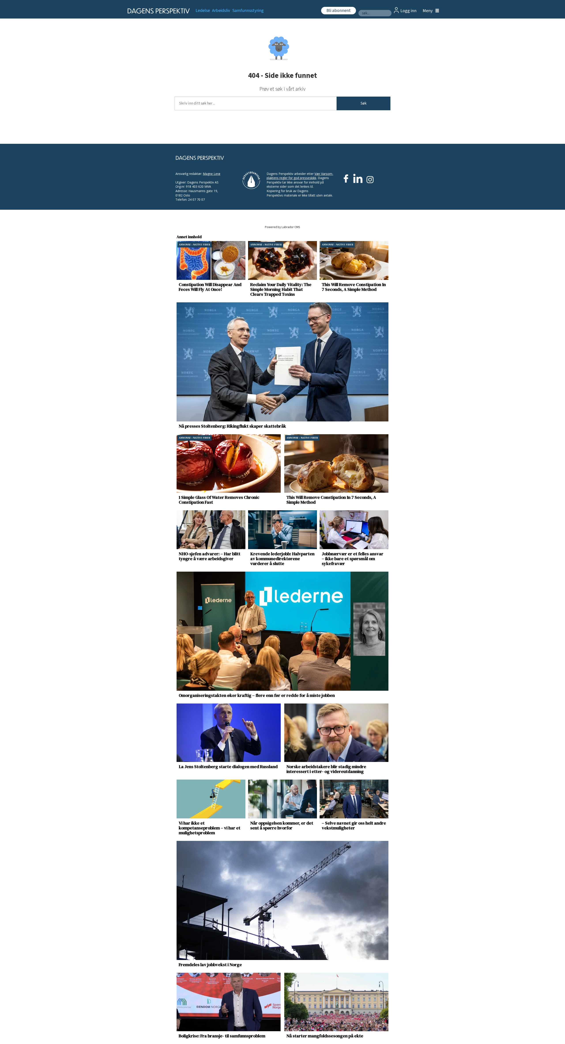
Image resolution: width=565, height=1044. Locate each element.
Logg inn (408, 11)
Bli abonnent (338, 10)
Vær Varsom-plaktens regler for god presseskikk (300, 176)
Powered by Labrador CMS (282, 227)
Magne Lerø (211, 174)
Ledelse (203, 10)
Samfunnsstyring (248, 10)
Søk (363, 103)
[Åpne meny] (429, 11)
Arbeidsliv (221, 10)
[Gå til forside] (157, 10)
